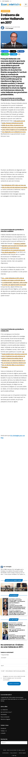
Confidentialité (5, 752)
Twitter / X (4, 731)
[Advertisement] (14, 153)
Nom (2, 665)
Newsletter (4, 714)
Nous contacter (5, 717)
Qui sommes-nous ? (6, 712)
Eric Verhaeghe (7, 566)
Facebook (3, 728)
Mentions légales (5, 719)
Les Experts (5, 11)
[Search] (25, 742)
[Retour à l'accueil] (11, 4)
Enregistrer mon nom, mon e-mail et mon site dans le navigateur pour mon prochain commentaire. (14, 678)
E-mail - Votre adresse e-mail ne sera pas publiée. (13, 671)
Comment (3, 657)
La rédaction (4, 709)
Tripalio (21, 574)
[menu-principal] (25, 4)
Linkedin (3, 733)
